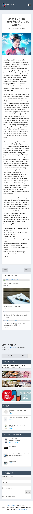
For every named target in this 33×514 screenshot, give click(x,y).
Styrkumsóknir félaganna (12, 306)
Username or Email (7, 476)
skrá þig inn (13, 348)
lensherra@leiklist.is (21, 509)
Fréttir (19, 28)
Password (5, 482)
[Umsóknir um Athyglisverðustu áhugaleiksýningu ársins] (16, 320)
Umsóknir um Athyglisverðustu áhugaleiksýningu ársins (14, 324)
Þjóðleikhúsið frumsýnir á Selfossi (15, 315)
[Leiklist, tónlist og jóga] (16, 280)
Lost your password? (8, 496)
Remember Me (8, 488)
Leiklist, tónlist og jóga (11, 283)
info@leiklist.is (11, 505)
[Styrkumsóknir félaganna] (16, 296)
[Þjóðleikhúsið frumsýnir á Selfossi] (16, 311)
